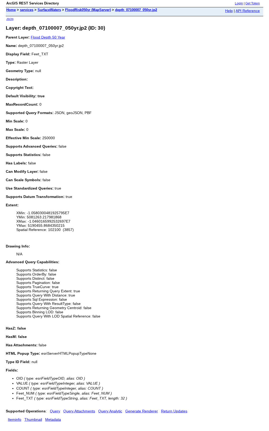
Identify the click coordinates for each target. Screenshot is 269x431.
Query (55, 411)
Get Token (252, 3)
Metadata (53, 419)
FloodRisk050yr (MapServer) (88, 10)
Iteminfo (14, 419)
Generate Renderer (141, 411)
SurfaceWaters (49, 10)
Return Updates (174, 411)
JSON (9, 19)
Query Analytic (110, 411)
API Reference (248, 11)
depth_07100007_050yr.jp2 (136, 10)
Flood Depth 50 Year (48, 37)
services (26, 10)
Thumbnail (33, 419)
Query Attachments (79, 411)
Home (11, 10)
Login (239, 3)
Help (229, 11)
